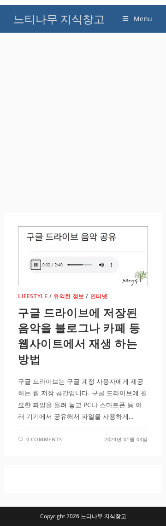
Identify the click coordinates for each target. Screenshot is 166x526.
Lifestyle (32, 296)
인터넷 (99, 296)
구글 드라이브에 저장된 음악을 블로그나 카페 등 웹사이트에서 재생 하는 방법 (79, 335)
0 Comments (44, 439)
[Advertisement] (83, 125)
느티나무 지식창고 (59, 18)
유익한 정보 (68, 296)
